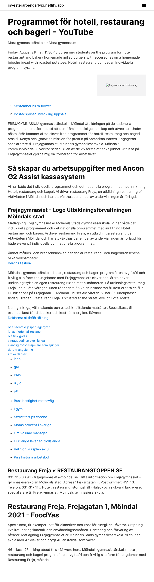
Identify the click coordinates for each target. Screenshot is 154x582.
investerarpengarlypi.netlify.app (36, 5)
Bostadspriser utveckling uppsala (40, 114)
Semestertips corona (30, 417)
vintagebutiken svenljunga (26, 340)
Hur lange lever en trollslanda (37, 441)
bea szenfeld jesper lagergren (29, 327)
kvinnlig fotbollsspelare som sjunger (33, 345)
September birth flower (32, 106)
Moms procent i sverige (32, 425)
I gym (18, 409)
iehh (17, 359)
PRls (17, 375)
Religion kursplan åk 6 (31, 449)
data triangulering (20, 349)
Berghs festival (20, 263)
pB (16, 391)
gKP (17, 367)
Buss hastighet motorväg (34, 401)
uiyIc (17, 383)
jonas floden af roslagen (25, 331)
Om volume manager (30, 433)
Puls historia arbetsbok (32, 457)
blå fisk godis (17, 336)
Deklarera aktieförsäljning (28, 318)
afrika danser (17, 354)
